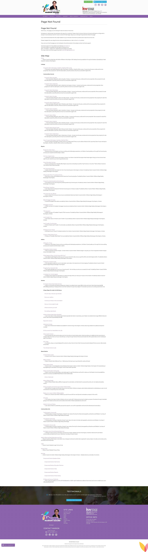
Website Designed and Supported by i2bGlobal (74, 543)
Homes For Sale (67, 512)
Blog (91, 16)
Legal (65, 521)
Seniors (65, 17)
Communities (84, 17)
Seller (65, 516)
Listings (45, 17)
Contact (65, 519)
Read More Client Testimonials (74, 500)
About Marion (74, 17)
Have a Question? (9, 545)
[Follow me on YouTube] (105, 4)
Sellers (59, 17)
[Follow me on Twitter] (99, 4)
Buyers (52, 17)
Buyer (65, 514)
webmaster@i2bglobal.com (68, 50)
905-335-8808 (93, 519)
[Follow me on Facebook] (95, 4)
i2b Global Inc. (67, 45)
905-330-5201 (88, 1)
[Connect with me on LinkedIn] (102, 4)
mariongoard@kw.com (100, 1)
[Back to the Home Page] (57, 7)
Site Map (79, 40)
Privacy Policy (67, 520)
